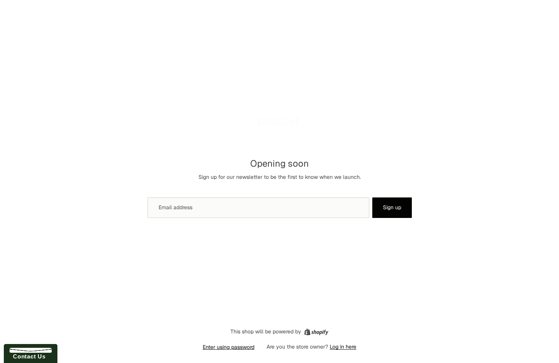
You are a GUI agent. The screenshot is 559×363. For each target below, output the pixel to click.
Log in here (343, 346)
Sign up (392, 207)
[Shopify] (316, 331)
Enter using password (228, 347)
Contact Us (27, 356)
